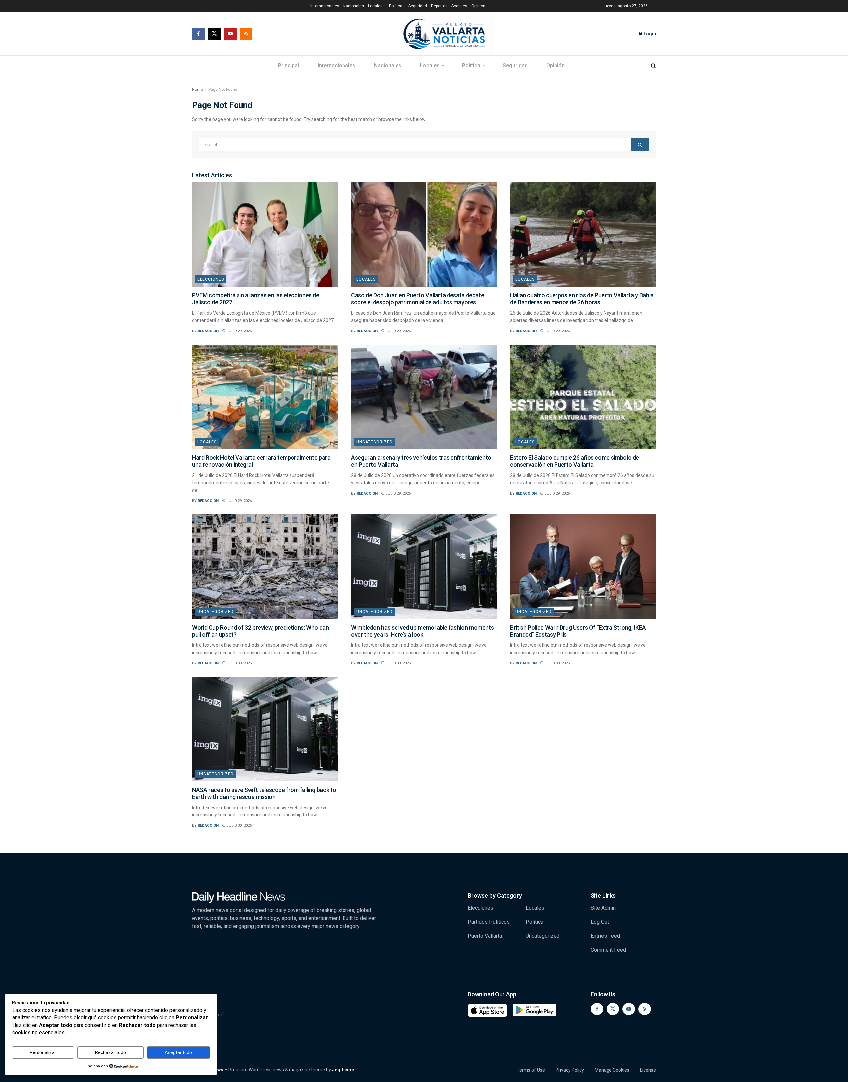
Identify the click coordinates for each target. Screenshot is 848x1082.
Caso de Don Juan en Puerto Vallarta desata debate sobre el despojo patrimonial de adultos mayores (417, 299)
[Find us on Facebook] (198, 34)
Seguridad (417, 6)
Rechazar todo (110, 1052)
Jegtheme (343, 1069)
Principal (288, 65)
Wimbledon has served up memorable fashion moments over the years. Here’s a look (422, 631)
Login (649, 33)
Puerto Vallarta (485, 936)
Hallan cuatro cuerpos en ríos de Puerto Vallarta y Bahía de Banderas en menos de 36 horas (582, 299)
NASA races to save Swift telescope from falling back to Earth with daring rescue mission (264, 793)
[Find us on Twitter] (214, 34)
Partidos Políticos (489, 922)
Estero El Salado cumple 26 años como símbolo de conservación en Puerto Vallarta (574, 461)
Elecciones (210, 279)
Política (395, 6)
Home (197, 89)
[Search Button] (653, 65)
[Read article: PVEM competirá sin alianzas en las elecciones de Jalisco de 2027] (265, 234)
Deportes (439, 6)
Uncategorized (374, 442)
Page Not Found (222, 89)
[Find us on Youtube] (230, 34)
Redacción (208, 331)
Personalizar (43, 1052)
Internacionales (324, 6)
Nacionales (353, 6)
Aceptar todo (178, 1052)
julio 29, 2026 (238, 331)
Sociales (459, 6)
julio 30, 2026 (238, 663)
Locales (375, 6)
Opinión (478, 6)
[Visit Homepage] (446, 33)
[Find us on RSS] (246, 34)
